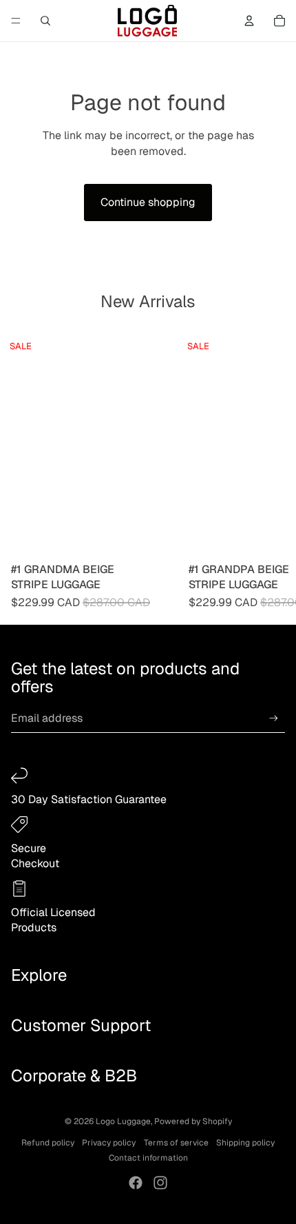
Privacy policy (109, 1142)
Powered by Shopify (193, 1121)
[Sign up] (273, 718)
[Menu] (16, 21)
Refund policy (47, 1142)
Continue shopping (148, 202)
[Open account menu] (249, 21)
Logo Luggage (123, 1121)
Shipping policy (245, 1142)
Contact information (148, 1157)
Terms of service (176, 1142)
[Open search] (45, 21)
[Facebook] (135, 1182)
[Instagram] (160, 1182)
